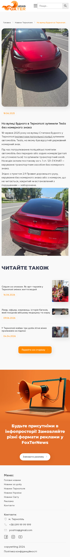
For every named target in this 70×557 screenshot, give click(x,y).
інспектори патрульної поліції (34, 136)
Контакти (9, 505)
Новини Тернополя (24, 23)
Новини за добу (13, 484)
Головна (7, 23)
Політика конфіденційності (20, 551)
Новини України (12, 492)
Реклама (9, 501)
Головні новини (12, 480)
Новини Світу (11, 497)
